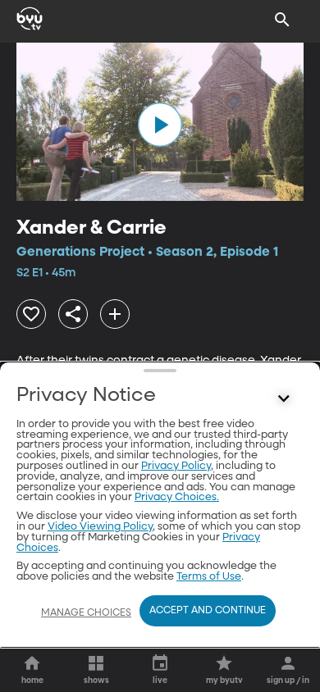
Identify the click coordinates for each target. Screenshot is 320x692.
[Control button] (283, 399)
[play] (160, 124)
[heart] (31, 314)
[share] (73, 314)
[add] (115, 314)
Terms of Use (208, 576)
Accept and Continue (207, 611)
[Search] (282, 19)
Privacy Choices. (177, 497)
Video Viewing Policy (100, 526)
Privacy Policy (176, 466)
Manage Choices (86, 613)
